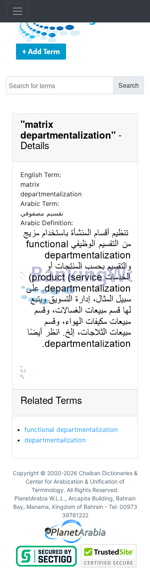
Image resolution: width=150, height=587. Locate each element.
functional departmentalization (71, 430)
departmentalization (55, 440)
